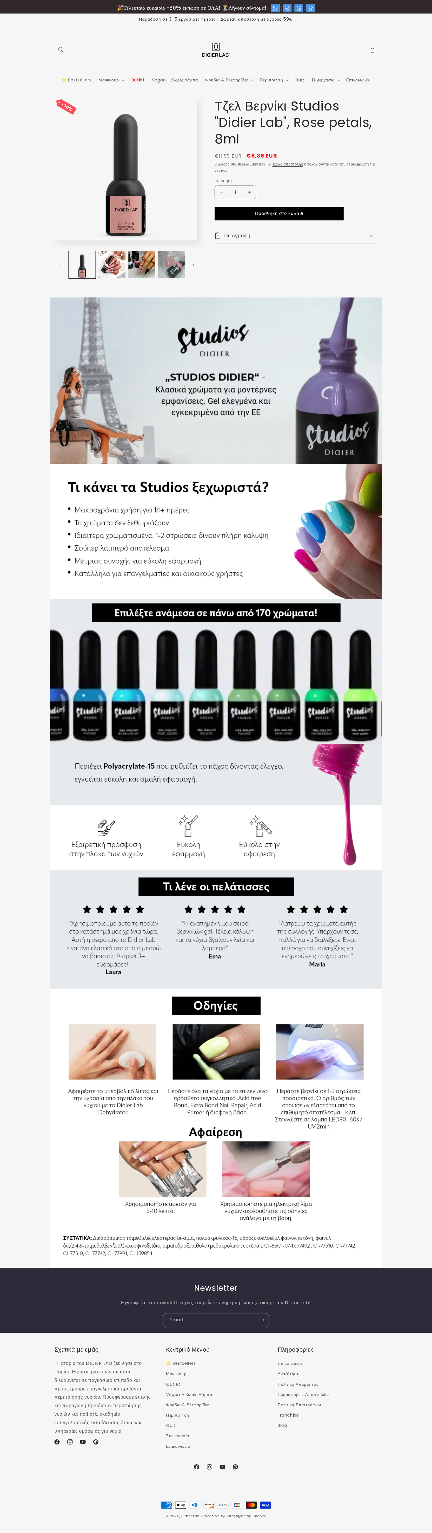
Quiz (171, 1425)
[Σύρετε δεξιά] (193, 264)
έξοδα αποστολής (287, 164)
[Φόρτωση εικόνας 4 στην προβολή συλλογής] (171, 264)
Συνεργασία (177, 1436)
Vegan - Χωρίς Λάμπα (189, 1394)
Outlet (173, 1384)
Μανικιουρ (176, 1374)
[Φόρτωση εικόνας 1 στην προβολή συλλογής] (82, 264)
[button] (60, 49)
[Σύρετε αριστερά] (60, 264)
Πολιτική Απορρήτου (298, 1384)
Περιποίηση (177, 1415)
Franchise (288, 1415)
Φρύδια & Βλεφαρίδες (187, 1405)
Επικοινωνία (178, 1446)
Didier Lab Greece (197, 1516)
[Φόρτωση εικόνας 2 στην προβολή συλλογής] (111, 264)
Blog (282, 1425)
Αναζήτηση (288, 1374)
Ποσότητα (223, 180)
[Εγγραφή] (262, 1320)
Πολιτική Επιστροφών (299, 1405)
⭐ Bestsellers (181, 1363)
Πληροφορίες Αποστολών (303, 1394)
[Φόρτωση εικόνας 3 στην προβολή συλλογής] (141, 264)
